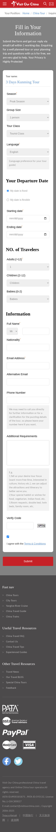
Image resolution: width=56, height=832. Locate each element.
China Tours (12, 595)
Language (13, 144)
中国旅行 (28, 815)
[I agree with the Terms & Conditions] (28, 536)
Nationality (14, 339)
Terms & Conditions (35, 543)
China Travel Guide (16, 611)
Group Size (14, 110)
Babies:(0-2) (14, 291)
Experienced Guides (16, 652)
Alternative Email (17, 374)
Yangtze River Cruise (17, 606)
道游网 (15, 820)
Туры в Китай (9, 815)
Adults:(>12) (15, 259)
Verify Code (14, 518)
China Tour (39, 13)
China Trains (12, 616)
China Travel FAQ (15, 636)
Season (12, 93)
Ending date (14, 227)
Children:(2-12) (16, 275)
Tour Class (13, 126)
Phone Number (16, 392)
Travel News (12, 672)
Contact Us (12, 641)
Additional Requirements (22, 436)
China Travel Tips (15, 647)
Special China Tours (16, 682)
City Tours (11, 600)
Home (26, 13)
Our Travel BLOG (15, 677)
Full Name (13, 323)
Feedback (11, 688)
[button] (28, 4)
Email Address (16, 358)
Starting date (15, 211)
